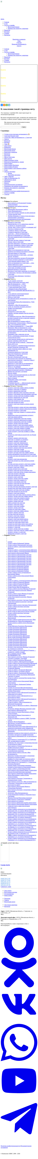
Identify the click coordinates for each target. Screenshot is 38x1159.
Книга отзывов (12, 378)
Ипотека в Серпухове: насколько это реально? (22, 271)
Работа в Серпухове (14, 297)
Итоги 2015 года (13, 344)
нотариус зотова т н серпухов (17, 532)
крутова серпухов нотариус (16, 514)
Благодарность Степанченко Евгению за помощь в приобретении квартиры (22, 750)
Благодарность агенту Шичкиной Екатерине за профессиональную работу (22, 699)
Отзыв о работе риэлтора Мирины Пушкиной (22, 588)
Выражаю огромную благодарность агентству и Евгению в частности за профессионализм (22, 733)
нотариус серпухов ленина (16, 485)
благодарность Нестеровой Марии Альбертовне (22, 770)
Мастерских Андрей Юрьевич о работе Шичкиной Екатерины (19, 724)
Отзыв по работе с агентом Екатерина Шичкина (22, 550)
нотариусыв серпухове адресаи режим (19, 488)
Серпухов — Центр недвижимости (18, 234)
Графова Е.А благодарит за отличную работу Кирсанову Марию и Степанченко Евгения (21, 759)
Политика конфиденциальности (10, 1146)
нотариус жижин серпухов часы (17, 438)
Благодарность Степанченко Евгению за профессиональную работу (20, 746)
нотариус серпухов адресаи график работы (21, 530)
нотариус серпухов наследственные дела (20, 470)
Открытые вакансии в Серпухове (18, 352)
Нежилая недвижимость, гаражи (14, 162)
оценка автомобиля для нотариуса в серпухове (22, 454)
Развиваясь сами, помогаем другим (18, 334)
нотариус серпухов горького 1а (17, 480)
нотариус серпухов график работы (18, 511)
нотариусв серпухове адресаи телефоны (20, 525)
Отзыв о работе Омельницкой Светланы (20, 545)
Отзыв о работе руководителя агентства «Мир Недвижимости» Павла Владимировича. (22, 620)
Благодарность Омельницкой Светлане (19, 554)
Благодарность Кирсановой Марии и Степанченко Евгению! (19, 787)
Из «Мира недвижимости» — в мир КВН (20, 326)
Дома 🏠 (7, 144)
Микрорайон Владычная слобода (18, 209)
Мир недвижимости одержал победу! (19, 321)
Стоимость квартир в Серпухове (17, 232)
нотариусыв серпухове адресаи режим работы (22, 494)
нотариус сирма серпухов (15, 501)
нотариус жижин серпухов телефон (18, 499)
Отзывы (6, 33)
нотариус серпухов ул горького (17, 389)
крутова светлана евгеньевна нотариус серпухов (22, 486)
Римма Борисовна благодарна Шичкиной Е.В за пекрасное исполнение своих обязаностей (22, 727)
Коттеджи (7, 155)
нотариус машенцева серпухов (17, 391)
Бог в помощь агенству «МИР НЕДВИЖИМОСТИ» (17, 654)
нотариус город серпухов (15, 477)
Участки (19, 42)
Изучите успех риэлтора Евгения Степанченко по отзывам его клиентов (22, 647)
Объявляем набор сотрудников (17, 379)
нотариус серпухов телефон (16, 506)
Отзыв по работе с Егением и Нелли (19, 671)
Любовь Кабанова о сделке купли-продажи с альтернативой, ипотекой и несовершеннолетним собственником (21, 217)
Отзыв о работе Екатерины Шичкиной (19, 660)
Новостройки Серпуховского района (15, 168)
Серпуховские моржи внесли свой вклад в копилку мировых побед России (20, 339)
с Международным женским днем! (18, 282)
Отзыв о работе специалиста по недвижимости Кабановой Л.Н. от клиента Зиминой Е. (22, 816)
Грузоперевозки (9, 894)
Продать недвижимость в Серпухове (19, 235)
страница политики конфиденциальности (16, 191)
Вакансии (7, 30)
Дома (19, 41)
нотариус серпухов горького (16, 516)
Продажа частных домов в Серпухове (19, 240)
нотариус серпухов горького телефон (19, 428)
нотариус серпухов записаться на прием (20, 420)
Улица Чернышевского (14, 211)
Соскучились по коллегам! (16, 295)
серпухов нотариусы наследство (17, 491)
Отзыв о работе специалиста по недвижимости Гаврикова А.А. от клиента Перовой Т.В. (22, 836)
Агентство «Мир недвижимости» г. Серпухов (18, 137)
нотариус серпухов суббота (16, 467)
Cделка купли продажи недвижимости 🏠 (17, 134)
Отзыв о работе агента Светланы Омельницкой (22, 605)
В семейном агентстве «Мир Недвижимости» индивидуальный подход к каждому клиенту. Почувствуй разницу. (21, 318)
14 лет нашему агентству (15, 281)
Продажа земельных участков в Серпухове (20, 243)
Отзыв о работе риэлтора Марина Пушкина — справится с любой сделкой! (22, 651)
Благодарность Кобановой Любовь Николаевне (22, 802)
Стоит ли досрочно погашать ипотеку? (19, 306)
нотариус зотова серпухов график (18, 478)
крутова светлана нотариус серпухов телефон (21, 464)
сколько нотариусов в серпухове (17, 469)
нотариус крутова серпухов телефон (19, 490)
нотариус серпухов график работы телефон (21, 387)
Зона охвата (7, 145)
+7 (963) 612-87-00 (9, 15)
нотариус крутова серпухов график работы (21, 452)
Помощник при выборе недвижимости (16, 186)
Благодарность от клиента (16, 801)
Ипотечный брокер (13, 27)
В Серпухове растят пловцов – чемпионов (20, 342)
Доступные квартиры (10, 905)
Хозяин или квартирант (15, 308)
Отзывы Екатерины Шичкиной (17, 627)
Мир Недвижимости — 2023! (17, 284)
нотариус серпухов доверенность (18, 443)
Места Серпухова (9, 157)
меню (2, 19)
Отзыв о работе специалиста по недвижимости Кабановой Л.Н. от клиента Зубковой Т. (22, 829)
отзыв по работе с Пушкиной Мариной (19, 670)
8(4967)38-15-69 (5, 878)
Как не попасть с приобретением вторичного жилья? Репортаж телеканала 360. (21, 346)
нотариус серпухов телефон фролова (19, 451)
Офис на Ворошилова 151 (12, 178)
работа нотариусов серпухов (16, 503)
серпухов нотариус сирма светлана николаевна (22, 407)
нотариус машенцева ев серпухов (18, 397)
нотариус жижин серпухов (16, 512)
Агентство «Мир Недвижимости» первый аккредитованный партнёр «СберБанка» (20, 369)
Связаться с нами (6, 886)
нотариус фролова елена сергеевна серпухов (21, 392)
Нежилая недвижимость (19, 44)
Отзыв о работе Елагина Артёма (17, 585)
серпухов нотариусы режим (16, 517)
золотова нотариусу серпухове (17, 410)
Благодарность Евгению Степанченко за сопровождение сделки (20, 779)
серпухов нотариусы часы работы (18, 520)
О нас (6, 23)
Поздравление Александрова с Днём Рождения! (22, 323)
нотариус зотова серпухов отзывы (18, 423)
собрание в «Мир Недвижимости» (18, 305)
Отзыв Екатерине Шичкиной (16, 595)
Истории (7, 32)
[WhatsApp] (7, 105)
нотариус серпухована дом (16, 399)
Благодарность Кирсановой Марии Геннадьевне (22, 804)
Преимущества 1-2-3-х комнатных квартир (21, 224)
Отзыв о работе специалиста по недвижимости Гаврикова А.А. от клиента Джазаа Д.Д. (22, 823)
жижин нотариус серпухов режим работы (20, 425)
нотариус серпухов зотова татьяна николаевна (22, 472)
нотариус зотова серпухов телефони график (21, 396)
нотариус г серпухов (14, 527)
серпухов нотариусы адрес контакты (19, 400)
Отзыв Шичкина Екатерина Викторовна (20, 626)
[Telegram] (9, 105)
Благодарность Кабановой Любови (18, 566)
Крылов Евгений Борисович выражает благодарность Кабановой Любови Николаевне (22, 772)
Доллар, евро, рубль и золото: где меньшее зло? (22, 227)
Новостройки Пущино (11, 167)
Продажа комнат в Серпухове (17, 253)
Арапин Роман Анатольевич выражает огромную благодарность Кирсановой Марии (21, 766)
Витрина (7, 142)
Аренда (19, 46)
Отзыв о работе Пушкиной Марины (19, 582)
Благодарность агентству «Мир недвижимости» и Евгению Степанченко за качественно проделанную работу (22, 783)
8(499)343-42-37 (5, 883)
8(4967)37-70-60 (5, 880)
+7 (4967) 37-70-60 (9, 12)
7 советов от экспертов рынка (17, 225)
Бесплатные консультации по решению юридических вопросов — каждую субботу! (21, 359)
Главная (6, 22)
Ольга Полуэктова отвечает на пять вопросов (21, 212)
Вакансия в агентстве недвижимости (19, 365)
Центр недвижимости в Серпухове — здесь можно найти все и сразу (21, 263)
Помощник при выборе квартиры (18, 206)
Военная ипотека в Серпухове (17, 269)
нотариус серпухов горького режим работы (21, 426)
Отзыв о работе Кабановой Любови (18, 543)
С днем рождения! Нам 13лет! (17, 287)
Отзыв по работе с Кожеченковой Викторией (21, 665)
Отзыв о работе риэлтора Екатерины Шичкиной (22, 663)
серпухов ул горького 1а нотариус (18, 439)
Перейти (3, 70)
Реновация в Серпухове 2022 (16, 311)
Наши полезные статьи (11, 160)
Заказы (10, 173)
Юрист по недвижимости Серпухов (18, 250)
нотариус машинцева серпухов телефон (20, 422)
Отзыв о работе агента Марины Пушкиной (21, 593)
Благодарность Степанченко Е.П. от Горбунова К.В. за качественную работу (22, 740)
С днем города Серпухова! (16, 376)
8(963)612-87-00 (5, 885)
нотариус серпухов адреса (15, 504)
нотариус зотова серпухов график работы (20, 496)
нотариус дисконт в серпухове (17, 441)
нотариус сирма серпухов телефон (18, 444)
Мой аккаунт (8, 158)
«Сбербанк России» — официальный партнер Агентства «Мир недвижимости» (22, 383)
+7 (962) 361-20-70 (9, 920)
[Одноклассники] (4, 105)
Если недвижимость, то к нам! (17, 285)
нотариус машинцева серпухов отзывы (19, 418)
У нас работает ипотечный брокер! (18, 293)
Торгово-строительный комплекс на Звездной (21, 375)
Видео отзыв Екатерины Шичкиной (19, 636)
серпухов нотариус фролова (16, 473)
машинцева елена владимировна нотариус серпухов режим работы (20, 416)
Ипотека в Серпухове (14, 222)
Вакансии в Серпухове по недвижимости (20, 363)
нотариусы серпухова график (16, 509)
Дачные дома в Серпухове (16, 242)
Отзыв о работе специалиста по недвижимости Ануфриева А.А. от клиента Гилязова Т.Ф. (22, 826)
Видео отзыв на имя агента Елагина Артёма (21, 611)
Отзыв (10, 579)
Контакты (7, 35)
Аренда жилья (12, 310)
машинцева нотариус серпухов (17, 533)
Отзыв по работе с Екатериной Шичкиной (20, 673)
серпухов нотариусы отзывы (16, 475)
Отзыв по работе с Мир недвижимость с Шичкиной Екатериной (20, 703)
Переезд (6, 183)
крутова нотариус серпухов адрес (18, 446)
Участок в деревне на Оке (15, 229)
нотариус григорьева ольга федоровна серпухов (22, 394)
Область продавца (9, 171)
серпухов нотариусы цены (16, 402)
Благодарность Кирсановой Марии (18, 553)
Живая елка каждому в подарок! (17, 371)
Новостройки (8, 163)
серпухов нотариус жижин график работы (20, 465)
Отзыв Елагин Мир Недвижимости (18, 587)
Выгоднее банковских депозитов (18, 353)
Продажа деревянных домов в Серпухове (20, 245)
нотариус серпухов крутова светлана (19, 483)
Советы (6, 900)
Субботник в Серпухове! (15, 355)
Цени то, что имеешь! (14, 366)
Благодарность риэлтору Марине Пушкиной (21, 657)
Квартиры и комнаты (19, 39)
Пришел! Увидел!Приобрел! (16, 721)
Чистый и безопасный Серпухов (17, 357)
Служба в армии (13, 381)
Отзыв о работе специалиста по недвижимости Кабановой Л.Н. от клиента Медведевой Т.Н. (22, 810)
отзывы (10, 541)
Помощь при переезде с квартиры (18, 28)
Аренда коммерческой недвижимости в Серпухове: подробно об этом (20, 267)
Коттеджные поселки (10, 892)
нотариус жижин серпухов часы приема (20, 447)
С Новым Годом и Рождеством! (17, 289)
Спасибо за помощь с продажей (17, 658)
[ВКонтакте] (2, 105)
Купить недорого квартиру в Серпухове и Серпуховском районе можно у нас (20, 260)
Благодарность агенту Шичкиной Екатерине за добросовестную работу (22, 693)
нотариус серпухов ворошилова (17, 459)
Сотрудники (8, 189)
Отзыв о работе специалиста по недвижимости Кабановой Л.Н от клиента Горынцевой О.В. (22, 819)
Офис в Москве (9, 176)
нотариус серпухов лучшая (16, 449)
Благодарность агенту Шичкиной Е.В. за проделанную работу (20, 696)
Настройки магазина (14, 175)
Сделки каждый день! (14, 214)
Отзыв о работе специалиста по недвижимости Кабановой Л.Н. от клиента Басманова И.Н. (22, 813)
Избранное (7, 147)
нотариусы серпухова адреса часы (18, 522)
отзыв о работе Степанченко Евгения (19, 768)
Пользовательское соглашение (13, 184)
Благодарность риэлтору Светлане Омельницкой (22, 600)
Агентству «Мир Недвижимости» (18, 793)
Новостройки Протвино (11, 165)
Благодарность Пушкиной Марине (18, 567)
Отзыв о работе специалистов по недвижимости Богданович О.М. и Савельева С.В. (22, 832)
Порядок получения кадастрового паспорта (21, 251)
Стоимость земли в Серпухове (17, 230)
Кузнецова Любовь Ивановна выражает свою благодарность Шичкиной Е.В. (21, 709)
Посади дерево (12, 373)
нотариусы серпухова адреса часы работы (20, 524)
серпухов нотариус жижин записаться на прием (22, 409)
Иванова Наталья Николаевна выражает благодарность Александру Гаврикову (20, 798)
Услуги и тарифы (9, 25)
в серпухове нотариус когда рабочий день (20, 430)
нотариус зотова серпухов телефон (18, 529)
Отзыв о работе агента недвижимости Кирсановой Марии (19, 573)
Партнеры (7, 181)
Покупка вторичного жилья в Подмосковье (21, 258)
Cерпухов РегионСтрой (11, 136)
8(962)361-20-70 (5, 882)
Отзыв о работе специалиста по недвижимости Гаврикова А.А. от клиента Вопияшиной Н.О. (22, 839)
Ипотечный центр (9, 150)
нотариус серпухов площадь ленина (18, 498)
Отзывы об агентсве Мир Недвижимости (20, 687)
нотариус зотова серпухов (15, 507)
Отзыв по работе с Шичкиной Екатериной (20, 661)
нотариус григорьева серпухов (17, 482)
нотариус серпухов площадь (16, 493)
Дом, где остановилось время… (17, 324)
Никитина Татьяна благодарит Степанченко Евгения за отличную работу (21, 756)
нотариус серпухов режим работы (18, 519)
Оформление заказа (10, 179)
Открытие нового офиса (15, 362)
